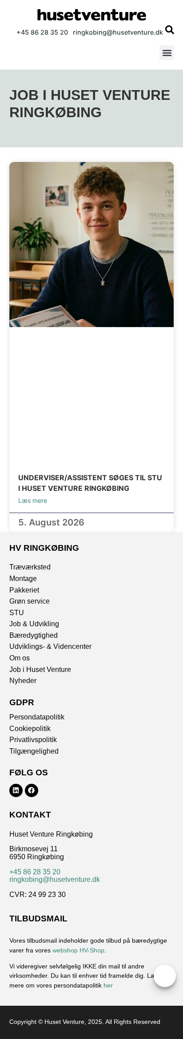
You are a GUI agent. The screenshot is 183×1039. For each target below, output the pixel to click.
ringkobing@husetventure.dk (54, 879)
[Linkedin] (16, 790)
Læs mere (32, 501)
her (108, 985)
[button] (166, 52)
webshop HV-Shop (78, 950)
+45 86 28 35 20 (34, 872)
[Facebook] (31, 790)
